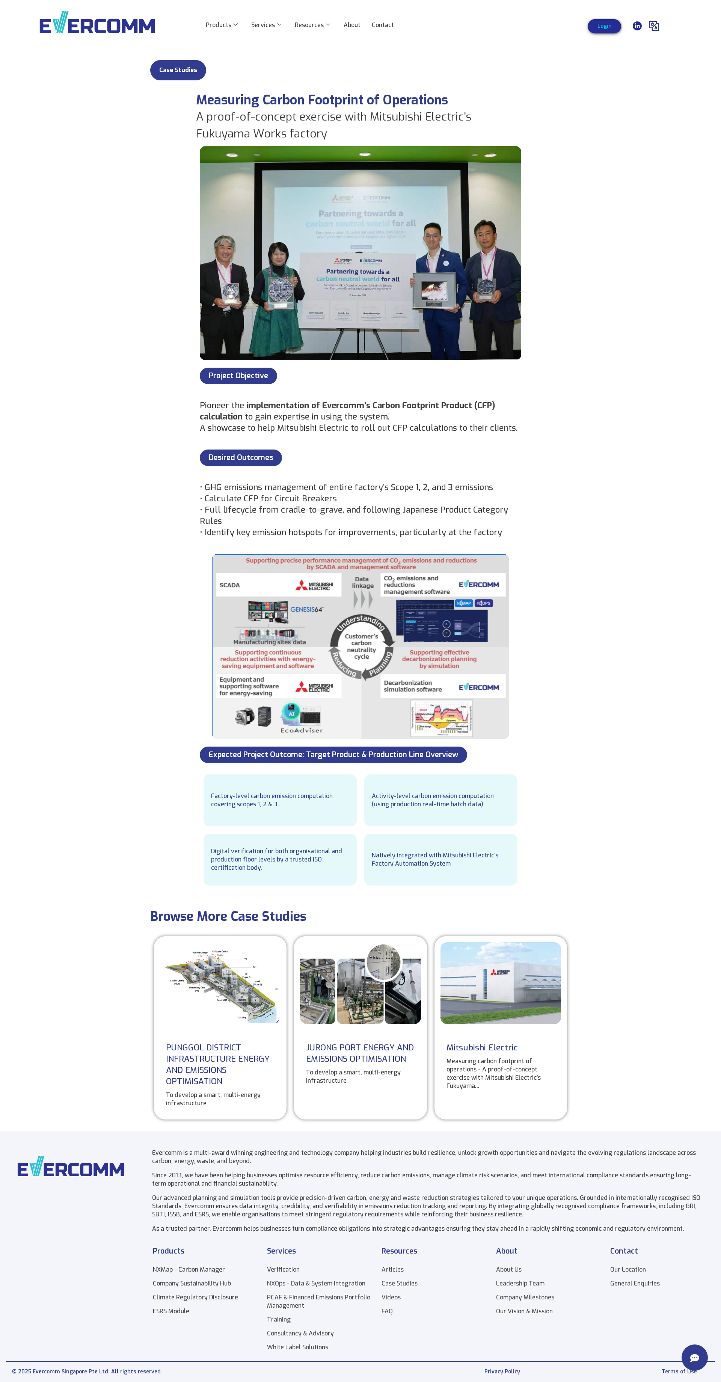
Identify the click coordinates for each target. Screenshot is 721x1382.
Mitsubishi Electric (482, 1047)
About (352, 25)
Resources (309, 25)
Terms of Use (679, 1371)
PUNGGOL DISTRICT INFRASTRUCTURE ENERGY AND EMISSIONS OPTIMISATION (218, 1064)
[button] (178, 70)
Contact (383, 25)
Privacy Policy (502, 1371)
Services (263, 25)
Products (218, 25)
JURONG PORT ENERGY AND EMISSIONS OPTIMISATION (360, 1053)
